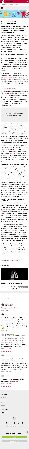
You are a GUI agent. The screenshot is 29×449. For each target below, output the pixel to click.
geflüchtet (8, 79)
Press (2, 403)
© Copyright (3, 286)
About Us (3, 397)
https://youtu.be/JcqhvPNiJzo (9, 308)
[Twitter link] (10, 423)
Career (3, 405)
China (2, 211)
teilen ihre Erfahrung (14, 153)
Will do (14, 437)
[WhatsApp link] (22, 423)
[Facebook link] (6, 423)
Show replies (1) (6, 351)
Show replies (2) (6, 386)
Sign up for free (14, 441)
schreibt (7, 93)
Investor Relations (5, 400)
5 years (26, 304)
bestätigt (7, 147)
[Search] (27, 5)
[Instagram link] (14, 423)
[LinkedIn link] (18, 423)
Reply (2, 310)
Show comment (14, 381)
